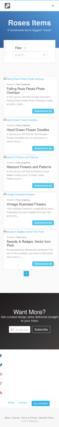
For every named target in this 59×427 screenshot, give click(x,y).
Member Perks (46, 417)
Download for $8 (43, 263)
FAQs (11, 402)
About (7, 417)
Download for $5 (43, 110)
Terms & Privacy (29, 417)
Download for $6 (43, 185)
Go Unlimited (41, 403)
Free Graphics (23, 84)
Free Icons (21, 237)
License (16, 417)
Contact (23, 402)
